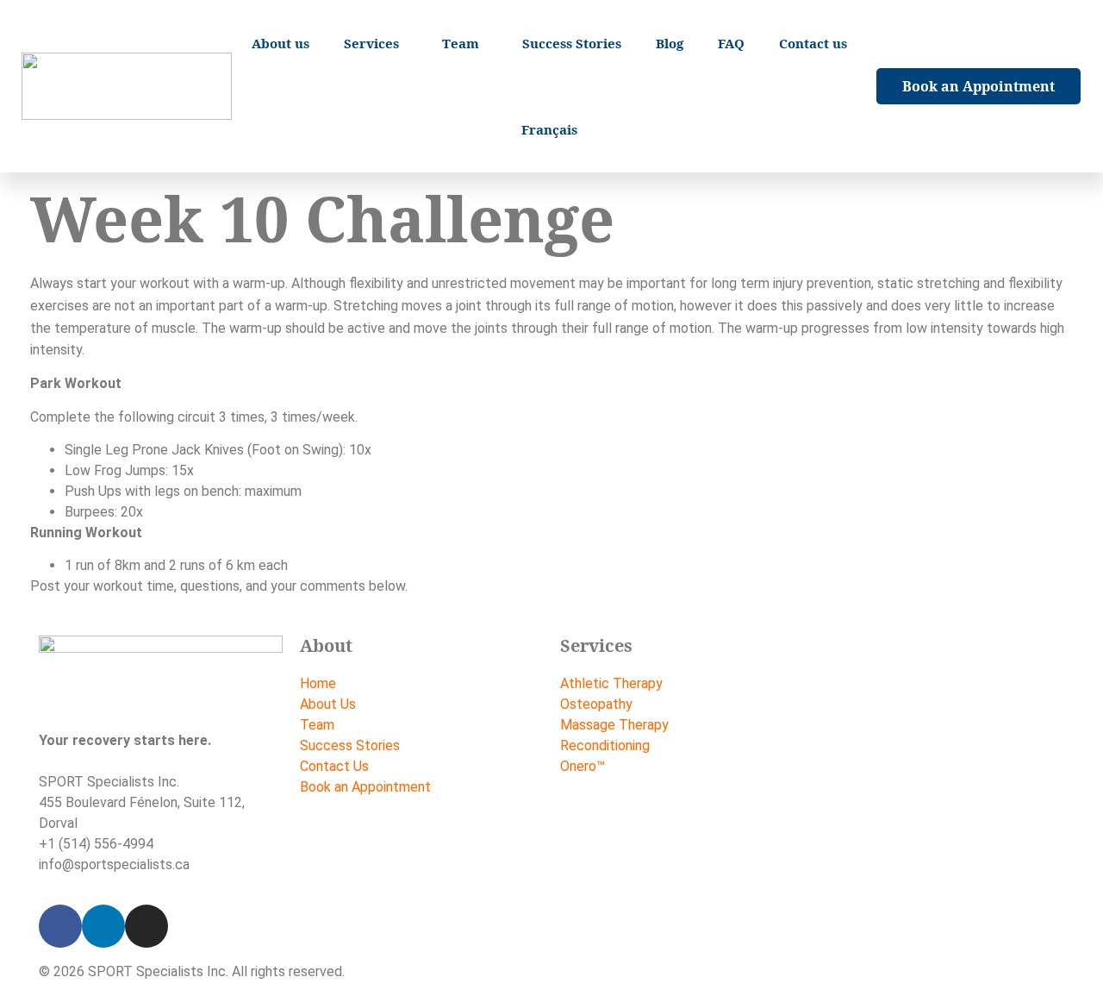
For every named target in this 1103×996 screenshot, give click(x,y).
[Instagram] (146, 926)
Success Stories (571, 43)
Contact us (813, 43)
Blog (669, 43)
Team (460, 43)
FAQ (731, 43)
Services (371, 43)
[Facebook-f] (60, 926)
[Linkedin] (103, 926)
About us (280, 43)
